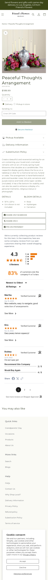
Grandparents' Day (13, 428)
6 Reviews (16, 264)
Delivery (9, 104)
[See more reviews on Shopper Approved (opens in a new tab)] (21, 379)
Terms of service (12, 523)
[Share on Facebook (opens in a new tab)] (13, 379)
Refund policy (11, 512)
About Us (9, 445)
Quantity (6, 95)
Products (9, 439)
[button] (33, 14)
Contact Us (10, 489)
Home (4, 24)
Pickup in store (23, 104)
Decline (22, 567)
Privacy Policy (29, 555)
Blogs (7, 467)
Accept (23, 561)
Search (8, 461)
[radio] (34, 254)
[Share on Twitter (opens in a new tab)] (17, 379)
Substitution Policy (13, 517)
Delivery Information (14, 500)
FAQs (7, 483)
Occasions (9, 434)
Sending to (11, 109)
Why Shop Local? (13, 494)
